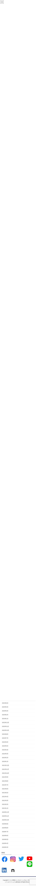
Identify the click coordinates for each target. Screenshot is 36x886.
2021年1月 (5, 808)
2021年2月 (5, 804)
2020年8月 (5, 828)
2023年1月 (5, 718)
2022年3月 (5, 753)
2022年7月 (5, 738)
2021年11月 (5, 769)
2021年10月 (5, 773)
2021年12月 (5, 765)
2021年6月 (5, 789)
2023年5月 (5, 703)
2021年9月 (5, 777)
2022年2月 (5, 757)
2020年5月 (5, 839)
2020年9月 (5, 824)
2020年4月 (5, 843)
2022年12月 (5, 722)
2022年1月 (5, 761)
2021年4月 (5, 796)
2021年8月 (5, 781)
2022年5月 (5, 746)
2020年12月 (5, 812)
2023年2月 (5, 714)
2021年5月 (5, 792)
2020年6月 (5, 835)
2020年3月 (5, 847)
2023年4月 (5, 707)
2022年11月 (5, 726)
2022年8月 (5, 734)
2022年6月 (5, 742)
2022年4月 (5, 750)
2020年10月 (5, 820)
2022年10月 (5, 730)
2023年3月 (5, 711)
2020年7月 (5, 831)
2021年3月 (5, 800)
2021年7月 (5, 785)
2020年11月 (5, 816)
